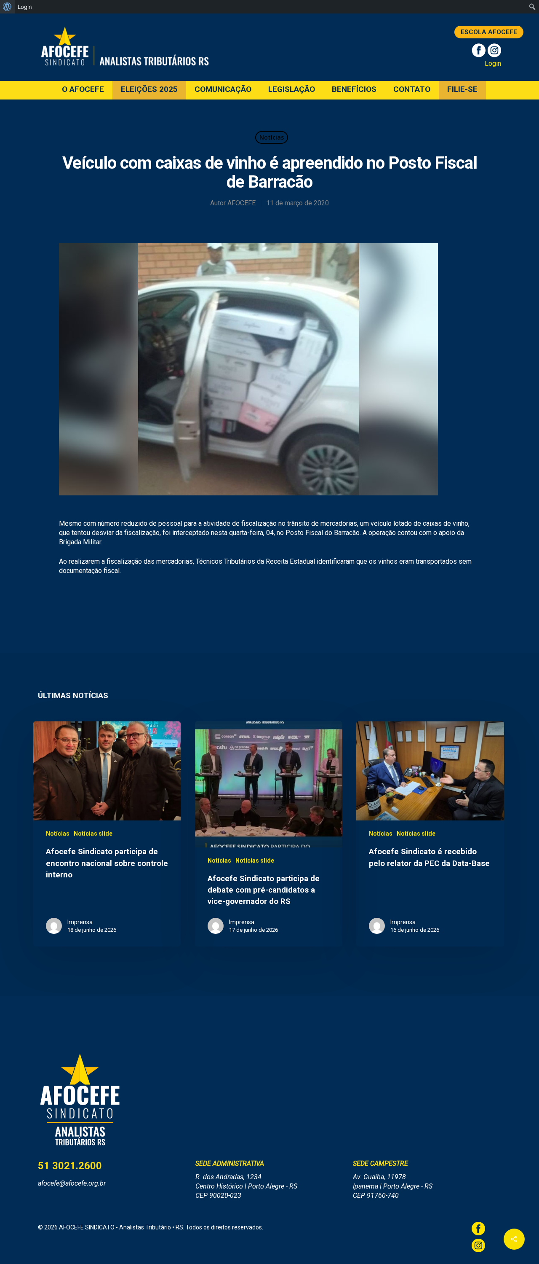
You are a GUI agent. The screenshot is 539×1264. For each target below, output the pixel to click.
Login (493, 63)
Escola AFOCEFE (489, 32)
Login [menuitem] (25, 6)
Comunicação (223, 89)
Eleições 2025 (149, 89)
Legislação (291, 89)
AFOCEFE (241, 203)
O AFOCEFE (83, 89)
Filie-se (462, 89)
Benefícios (354, 89)
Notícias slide (93, 833)
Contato (411, 89)
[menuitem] (7, 6)
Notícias (271, 137)
